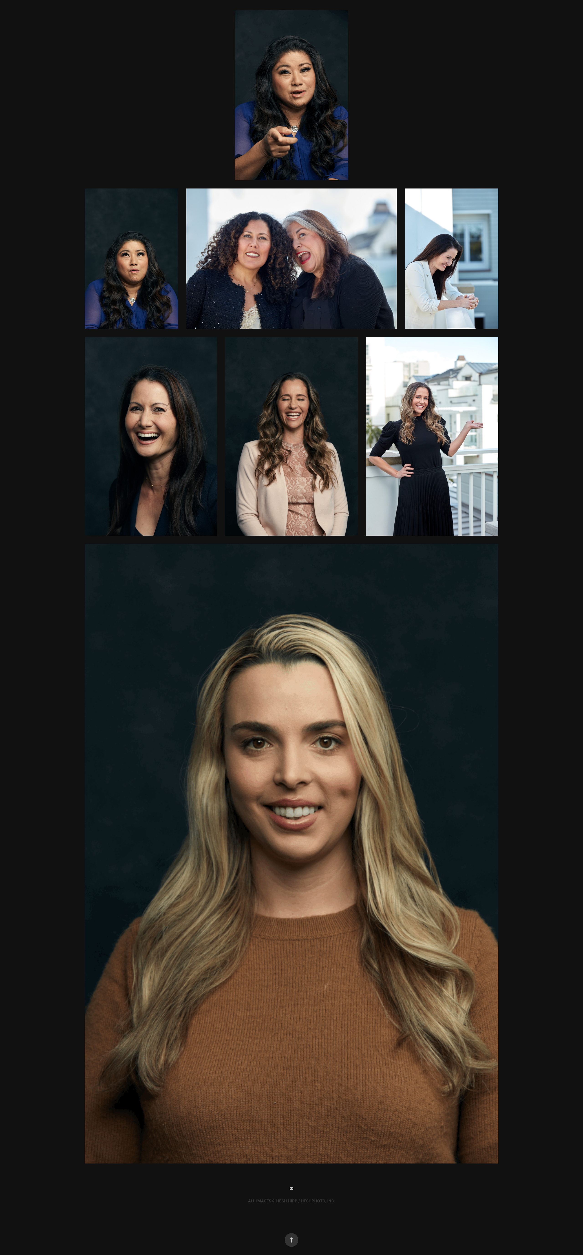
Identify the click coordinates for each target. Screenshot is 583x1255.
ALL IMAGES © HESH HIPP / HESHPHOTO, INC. (291, 1201)
